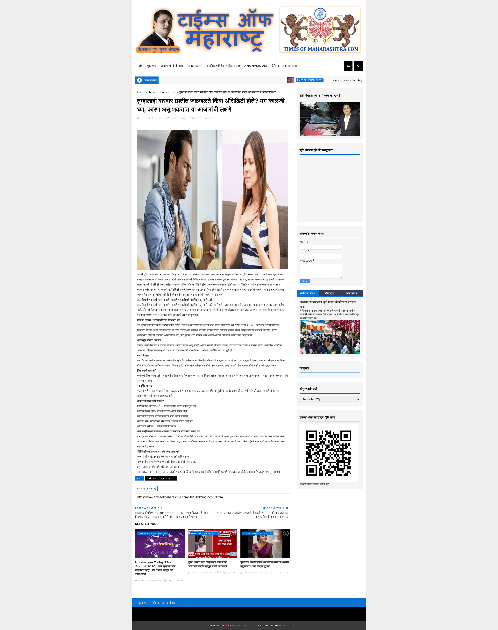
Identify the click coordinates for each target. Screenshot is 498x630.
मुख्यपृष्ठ (151, 66)
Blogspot (286, 625)
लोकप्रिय (330, 293)
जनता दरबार (195, 66)
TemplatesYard (243, 625)
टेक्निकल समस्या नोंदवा (284, 66)
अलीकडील (352, 293)
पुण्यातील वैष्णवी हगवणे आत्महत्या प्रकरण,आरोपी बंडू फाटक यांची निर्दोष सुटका (264, 564)
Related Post (146, 524)
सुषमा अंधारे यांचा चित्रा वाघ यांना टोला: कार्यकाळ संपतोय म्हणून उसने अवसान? (208, 564)
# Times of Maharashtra (160, 478)
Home (141, 92)
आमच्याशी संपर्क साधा (172, 66)
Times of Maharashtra (291, 80)
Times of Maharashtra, (205, 117)
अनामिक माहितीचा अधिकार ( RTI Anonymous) (236, 66)
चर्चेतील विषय (307, 293)
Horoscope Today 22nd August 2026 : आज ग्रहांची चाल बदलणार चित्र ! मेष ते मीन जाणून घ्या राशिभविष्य (155, 568)
